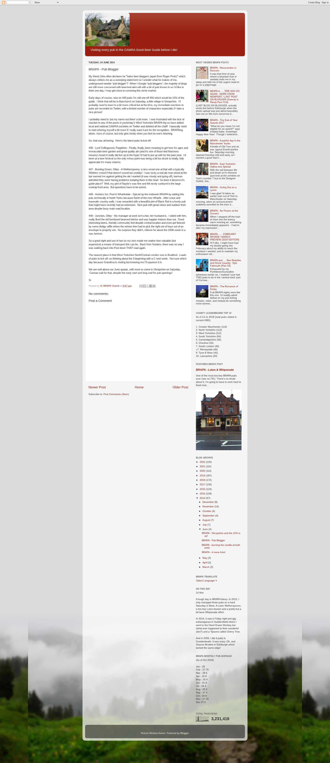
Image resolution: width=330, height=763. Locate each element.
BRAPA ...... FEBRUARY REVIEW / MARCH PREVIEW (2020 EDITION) (224, 237)
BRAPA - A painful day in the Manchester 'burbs (225, 142)
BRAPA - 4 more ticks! (214, 552)
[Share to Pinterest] (154, 286)
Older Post (180, 387)
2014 (203, 498)
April (205, 562)
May (205, 558)
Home (139, 387)
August (206, 520)
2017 (203, 484)
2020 (203, 471)
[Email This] (141, 286)
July (204, 524)
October (207, 511)
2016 (203, 489)
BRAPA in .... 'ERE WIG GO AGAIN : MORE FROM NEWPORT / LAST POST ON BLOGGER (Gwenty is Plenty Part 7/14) (225, 97)
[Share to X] (147, 286)
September (208, 515)
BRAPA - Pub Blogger (213, 540)
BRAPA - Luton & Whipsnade (215, 369)
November (208, 506)
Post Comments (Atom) (116, 394)
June (205, 529)
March (206, 567)
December (208, 502)
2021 (203, 466)
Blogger (184, 733)
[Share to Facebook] (150, 286)
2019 (203, 475)
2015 (203, 493)
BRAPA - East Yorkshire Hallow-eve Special (222, 165)
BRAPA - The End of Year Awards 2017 (224, 121)
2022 (203, 462)
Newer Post (97, 387)
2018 (203, 480)
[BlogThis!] (144, 286)
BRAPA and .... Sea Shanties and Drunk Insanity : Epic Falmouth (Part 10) (225, 263)
